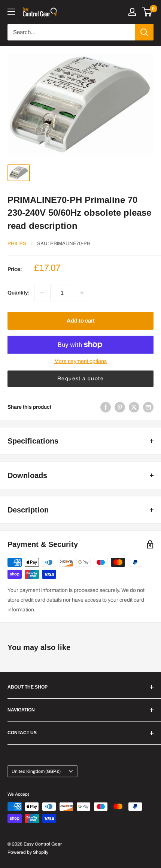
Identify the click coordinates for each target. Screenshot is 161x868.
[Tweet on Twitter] (134, 407)
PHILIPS (16, 243)
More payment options (80, 361)
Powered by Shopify (27, 852)
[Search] (144, 32)
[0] (147, 11)
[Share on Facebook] (105, 407)
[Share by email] (148, 407)
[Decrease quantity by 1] (42, 293)
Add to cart (81, 321)
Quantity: (18, 293)
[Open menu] (11, 12)
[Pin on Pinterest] (120, 407)
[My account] (132, 12)
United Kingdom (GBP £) (36, 771)
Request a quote (80, 378)
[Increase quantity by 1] (82, 293)
